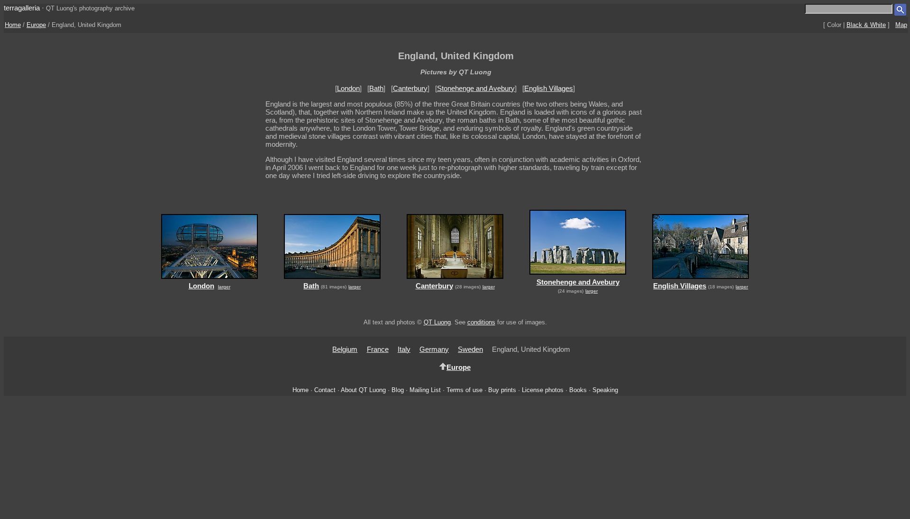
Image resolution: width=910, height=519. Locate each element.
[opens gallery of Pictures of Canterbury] (455, 280)
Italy (404, 349)
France (378, 349)
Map (901, 24)
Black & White (866, 24)
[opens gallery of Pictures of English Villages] (701, 280)
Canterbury (410, 88)
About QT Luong (363, 390)
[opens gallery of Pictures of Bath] (332, 280)
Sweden (470, 349)
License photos (543, 390)
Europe (36, 24)
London (348, 88)
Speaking (605, 390)
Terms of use (464, 390)
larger (224, 286)
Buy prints (502, 390)
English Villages (548, 88)
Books (578, 390)
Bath (376, 88)
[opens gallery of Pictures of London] (209, 280)
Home (13, 24)
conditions (481, 322)
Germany (434, 349)
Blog (397, 390)
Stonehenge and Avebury (476, 88)
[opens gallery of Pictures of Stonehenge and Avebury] (578, 276)
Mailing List (425, 390)
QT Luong (437, 322)
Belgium (344, 349)
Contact (325, 390)
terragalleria (22, 8)
